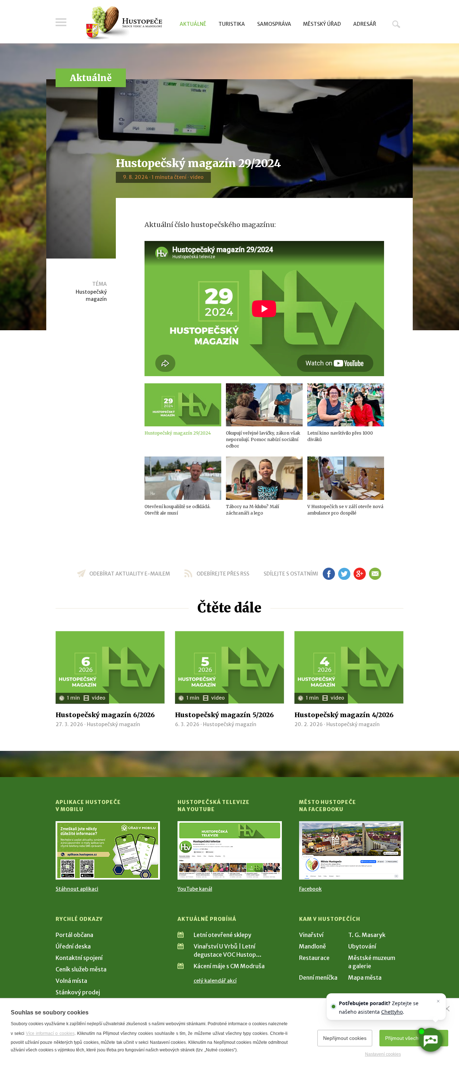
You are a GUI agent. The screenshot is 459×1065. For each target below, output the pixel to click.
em (375, 574)
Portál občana (74, 934)
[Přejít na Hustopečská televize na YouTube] (230, 850)
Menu (61, 22)
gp (359, 574)
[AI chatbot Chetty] (430, 1040)
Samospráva (274, 24)
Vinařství (311, 934)
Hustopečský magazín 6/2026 (105, 715)
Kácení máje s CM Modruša (229, 966)
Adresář (364, 24)
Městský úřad (322, 24)
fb (329, 574)
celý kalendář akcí (215, 981)
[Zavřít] (447, 1009)
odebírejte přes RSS (223, 574)
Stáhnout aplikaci (77, 889)
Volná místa (71, 980)
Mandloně (312, 946)
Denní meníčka (318, 977)
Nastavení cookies (383, 1054)
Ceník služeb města (81, 969)
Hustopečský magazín (91, 295)
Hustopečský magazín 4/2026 (344, 715)
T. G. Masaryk (366, 934)
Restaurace (314, 957)
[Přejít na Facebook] (351, 850)
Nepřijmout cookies (344, 1038)
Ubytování (362, 946)
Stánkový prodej (78, 992)
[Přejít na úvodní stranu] (124, 23)
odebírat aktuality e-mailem (129, 574)
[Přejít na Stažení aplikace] (108, 850)
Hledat (396, 24)
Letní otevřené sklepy (222, 934)
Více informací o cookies (50, 1033)
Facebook (310, 889)
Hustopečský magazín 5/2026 (224, 715)
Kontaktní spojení (79, 957)
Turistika (231, 24)
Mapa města (365, 977)
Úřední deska (73, 946)
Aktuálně (193, 24)
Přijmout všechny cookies (414, 1038)
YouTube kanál (195, 889)
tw (344, 574)
